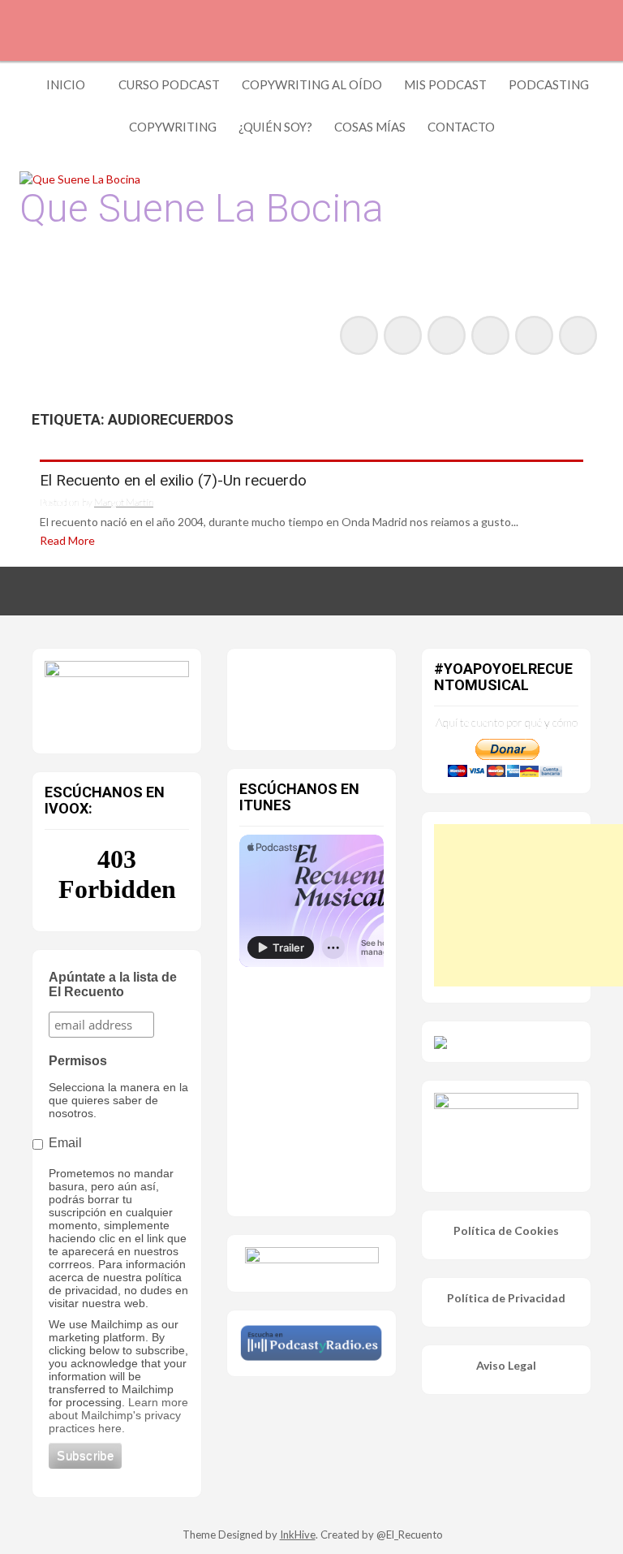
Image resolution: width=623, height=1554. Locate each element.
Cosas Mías (370, 126)
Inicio (65, 84)
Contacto (461, 126)
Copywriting (173, 126)
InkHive (298, 1534)
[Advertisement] (528, 905)
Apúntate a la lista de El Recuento (113, 984)
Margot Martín (123, 502)
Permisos (78, 1061)
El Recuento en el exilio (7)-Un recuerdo (173, 481)
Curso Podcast (169, 84)
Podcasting (549, 84)
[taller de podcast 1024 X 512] (117, 697)
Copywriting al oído (312, 84)
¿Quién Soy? (275, 126)
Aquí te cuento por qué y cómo (507, 722)
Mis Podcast (445, 84)
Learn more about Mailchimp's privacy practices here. (118, 1415)
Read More (67, 540)
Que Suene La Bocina (201, 208)
